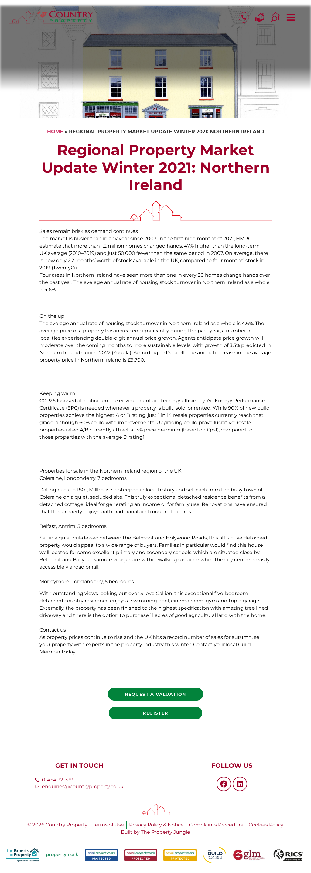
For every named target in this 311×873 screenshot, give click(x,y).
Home (55, 131)
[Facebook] (224, 784)
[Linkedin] (240, 784)
